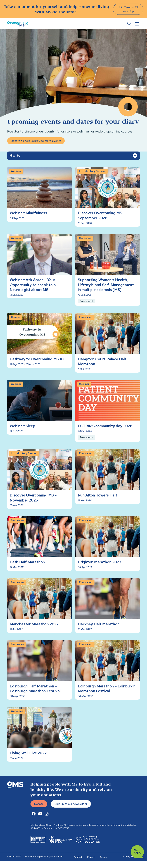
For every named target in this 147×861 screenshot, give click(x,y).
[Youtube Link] (40, 814)
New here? (137, 852)
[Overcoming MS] (17, 24)
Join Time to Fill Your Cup (128, 9)
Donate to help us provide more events (36, 141)
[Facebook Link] (34, 814)
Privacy (90, 857)
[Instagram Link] (47, 814)
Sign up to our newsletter (71, 804)
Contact (78, 857)
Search (129, 23)
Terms (103, 857)
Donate (39, 804)
